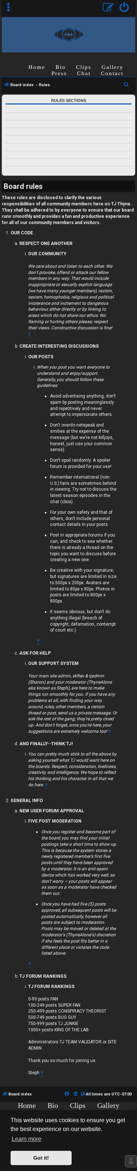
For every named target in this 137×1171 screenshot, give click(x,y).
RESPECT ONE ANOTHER (68, 116)
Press (59, 73)
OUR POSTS (68, 132)
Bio (61, 67)
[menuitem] (124, 8)
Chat (84, 73)
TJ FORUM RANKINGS (68, 170)
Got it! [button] (41, 1158)
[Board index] (68, 34)
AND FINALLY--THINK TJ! (68, 147)
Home (36, 67)
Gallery (112, 67)
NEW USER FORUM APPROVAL (68, 163)
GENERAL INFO (68, 155)
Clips (83, 67)
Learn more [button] (26, 1139)
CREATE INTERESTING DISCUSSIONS (68, 124)
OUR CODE (68, 109)
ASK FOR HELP (68, 140)
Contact (112, 73)
